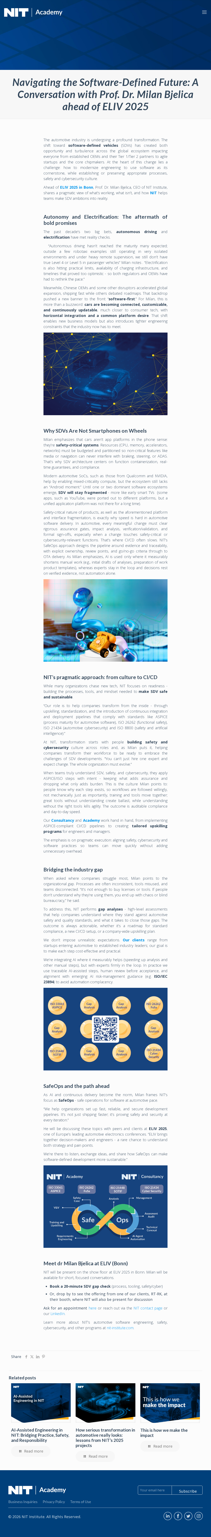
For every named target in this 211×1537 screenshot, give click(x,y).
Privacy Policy (54, 1501)
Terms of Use (80, 1501)
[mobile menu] (204, 11)
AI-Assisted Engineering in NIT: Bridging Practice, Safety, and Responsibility (40, 1435)
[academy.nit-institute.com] (33, 12)
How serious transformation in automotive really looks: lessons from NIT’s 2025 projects (105, 1437)
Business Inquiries (23, 1501)
